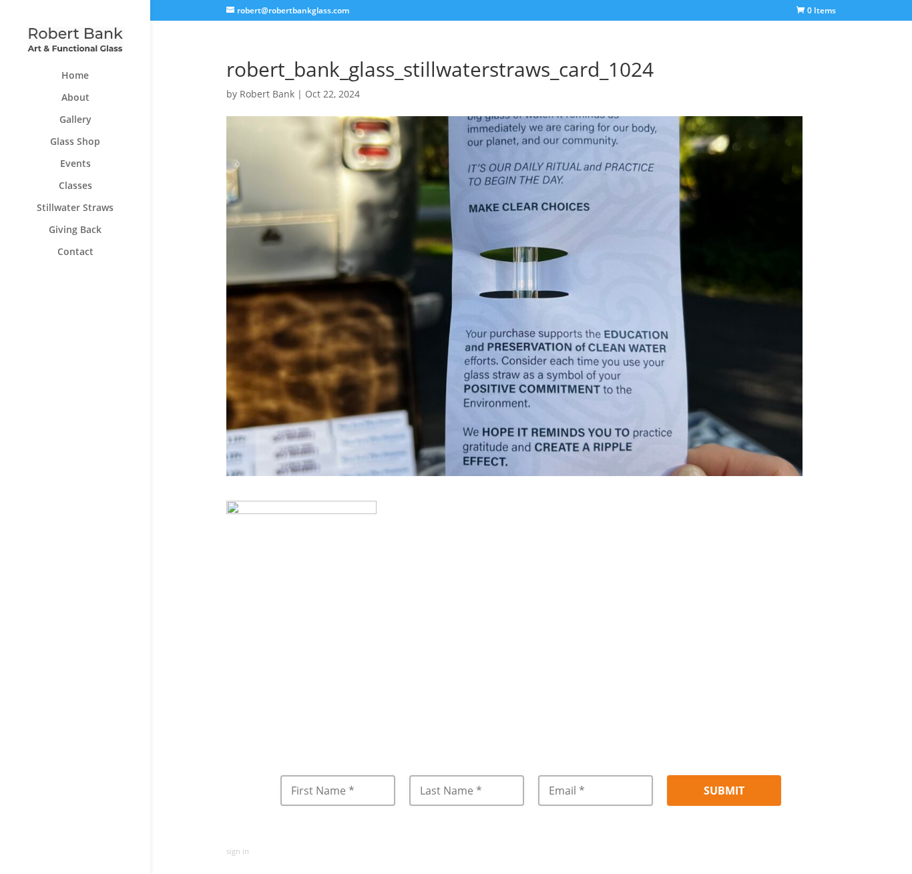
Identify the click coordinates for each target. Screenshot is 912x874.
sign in (237, 851)
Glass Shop (75, 142)
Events (75, 164)
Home (75, 76)
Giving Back (75, 230)
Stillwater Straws (75, 208)
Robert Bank (267, 93)
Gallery (75, 120)
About (75, 98)
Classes (75, 186)
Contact (75, 252)
